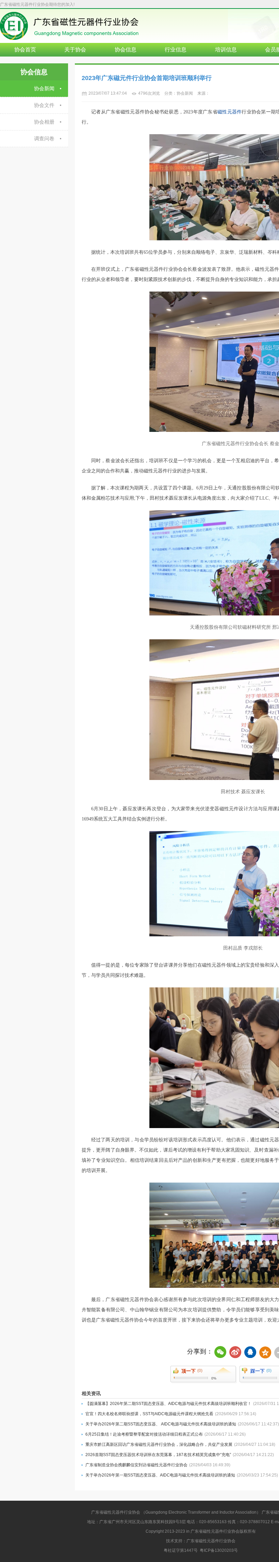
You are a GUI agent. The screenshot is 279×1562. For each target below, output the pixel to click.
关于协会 (75, 49)
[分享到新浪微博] (236, 1353)
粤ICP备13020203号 (219, 1550)
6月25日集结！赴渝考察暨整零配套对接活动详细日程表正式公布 (165, 1434)
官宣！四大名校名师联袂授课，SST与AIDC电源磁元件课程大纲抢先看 (170, 1413)
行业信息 (175, 49)
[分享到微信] (221, 1353)
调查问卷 (44, 138)
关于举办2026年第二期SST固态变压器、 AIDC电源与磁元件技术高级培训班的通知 (182, 1424)
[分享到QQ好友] (251, 1353)
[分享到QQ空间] (266, 1353)
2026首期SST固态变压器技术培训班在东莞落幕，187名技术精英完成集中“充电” (179, 1454)
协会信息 (125, 49)
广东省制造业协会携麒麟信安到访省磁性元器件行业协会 (157, 1465)
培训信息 (226, 49)
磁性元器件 (229, 111)
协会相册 (44, 122)
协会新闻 (44, 88)
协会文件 (44, 105)
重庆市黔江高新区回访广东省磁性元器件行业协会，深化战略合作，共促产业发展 (180, 1444)
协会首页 (25, 49)
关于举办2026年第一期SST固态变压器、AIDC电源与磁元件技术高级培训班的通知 (181, 1475)
